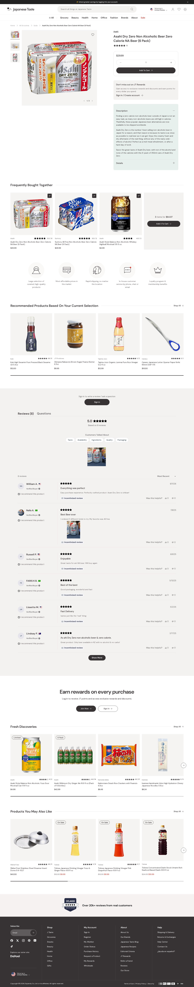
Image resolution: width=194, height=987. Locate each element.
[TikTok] (11, 946)
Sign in (97, 402)
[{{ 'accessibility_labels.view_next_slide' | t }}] (183, 765)
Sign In (87, 932)
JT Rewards (126, 956)
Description (121, 110)
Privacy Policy (141, 984)
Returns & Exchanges (166, 937)
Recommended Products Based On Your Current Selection (54, 306)
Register (87, 937)
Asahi (115, 31)
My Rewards (89, 961)
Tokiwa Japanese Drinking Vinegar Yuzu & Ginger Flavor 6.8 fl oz (72, 869)
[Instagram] (23, 940)
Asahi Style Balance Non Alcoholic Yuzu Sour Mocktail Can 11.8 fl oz (29, 784)
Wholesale (88, 965)
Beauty (75, 17)
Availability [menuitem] (82, 440)
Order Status (89, 946)
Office (104, 17)
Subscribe (33, 933)
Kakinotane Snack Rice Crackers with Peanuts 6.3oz (117, 784)
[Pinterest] (29, 940)
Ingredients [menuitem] (96, 440)
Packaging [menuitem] (122, 440)
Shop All (177, 306)
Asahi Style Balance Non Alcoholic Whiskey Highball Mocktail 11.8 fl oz (118, 243)
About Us (125, 932)
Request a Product (92, 956)
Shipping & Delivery (165, 932)
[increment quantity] (171, 62)
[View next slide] (92, 100)
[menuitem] (51, 18)
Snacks (50, 942)
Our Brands (125, 937)
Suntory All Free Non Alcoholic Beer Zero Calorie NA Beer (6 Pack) (75, 243)
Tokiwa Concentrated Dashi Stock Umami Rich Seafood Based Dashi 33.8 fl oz (162, 869)
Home (95, 17)
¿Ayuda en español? (166, 951)
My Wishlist (89, 942)
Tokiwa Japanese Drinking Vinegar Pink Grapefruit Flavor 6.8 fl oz (114, 869)
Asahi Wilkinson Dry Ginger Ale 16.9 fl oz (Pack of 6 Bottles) (74, 784)
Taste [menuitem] (70, 440)
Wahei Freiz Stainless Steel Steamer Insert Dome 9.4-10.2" (28, 869)
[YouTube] (35, 940)
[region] (97, 457)
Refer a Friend (127, 961)
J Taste (50, 932)
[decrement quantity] (120, 62)
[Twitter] (17, 940)
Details (119, 163)
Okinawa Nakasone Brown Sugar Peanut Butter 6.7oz (74, 363)
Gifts (49, 965)
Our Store (125, 970)
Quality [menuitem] (109, 440)
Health (85, 17)
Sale (143, 17)
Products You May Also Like (31, 811)
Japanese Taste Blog (129, 942)
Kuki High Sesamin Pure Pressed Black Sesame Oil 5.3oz (30, 363)
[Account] (172, 9)
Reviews (124, 965)
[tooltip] (72, 498)
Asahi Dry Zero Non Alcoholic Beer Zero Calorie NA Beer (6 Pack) (30, 243)
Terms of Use (129, 984)
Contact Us (162, 946)
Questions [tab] (44, 414)
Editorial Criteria (128, 951)
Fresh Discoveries (23, 727)
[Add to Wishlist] (92, 35)
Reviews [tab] (26, 414)
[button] (120, 45)
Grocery (64, 17)
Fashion (114, 17)
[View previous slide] (84, 100)
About (134, 17)
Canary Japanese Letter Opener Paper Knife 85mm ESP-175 (161, 363)
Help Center (162, 942)
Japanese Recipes (128, 946)
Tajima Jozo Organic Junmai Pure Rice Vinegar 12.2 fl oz (118, 363)
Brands (124, 17)
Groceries (51, 937)
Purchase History (91, 951)
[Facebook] (11, 940)
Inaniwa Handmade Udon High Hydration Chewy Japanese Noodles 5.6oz (162, 784)
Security (151, 984)
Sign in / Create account (128, 95)
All (52, 17)
